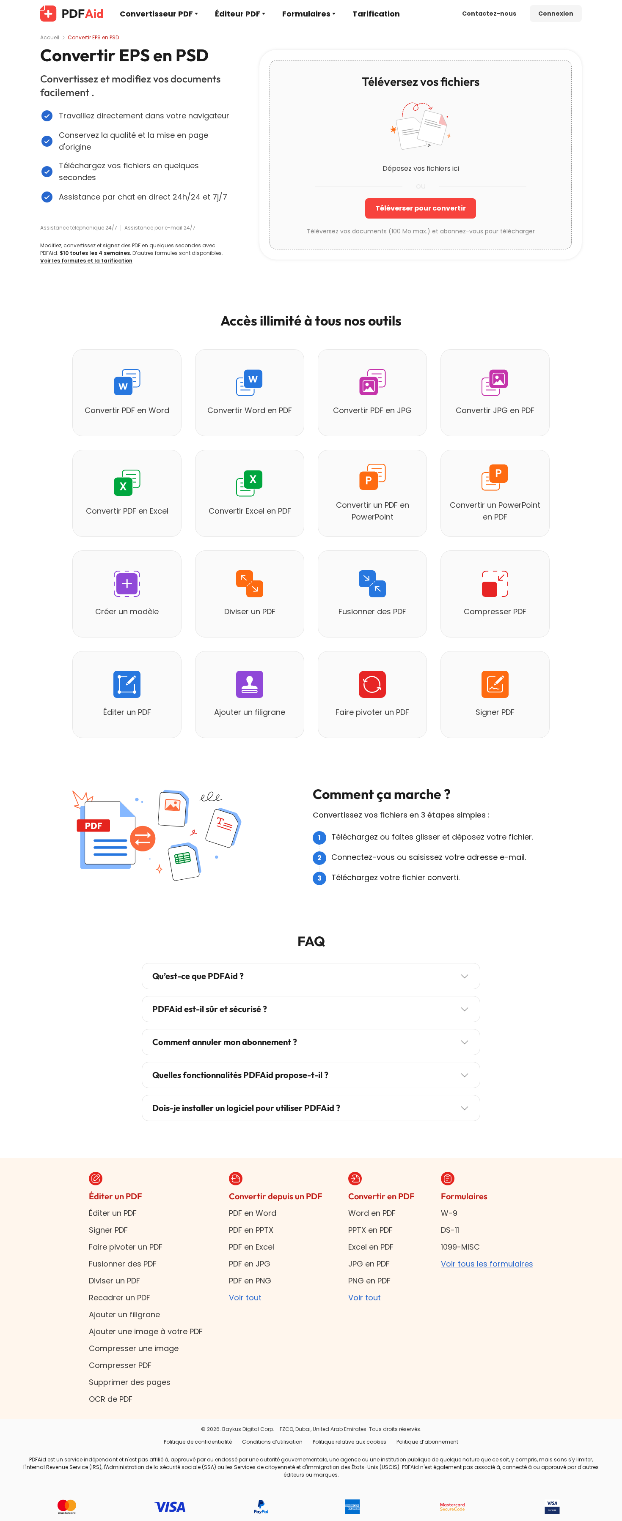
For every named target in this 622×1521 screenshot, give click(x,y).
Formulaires (306, 13)
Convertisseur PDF (156, 13)
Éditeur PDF (237, 13)
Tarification (376, 13)
